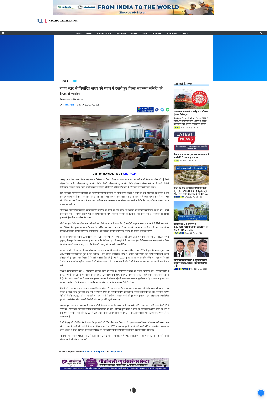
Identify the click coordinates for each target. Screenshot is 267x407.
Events (184, 33)
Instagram (99, 351)
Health (73, 80)
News (78, 33)
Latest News (183, 84)
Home (63, 80)
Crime (144, 33)
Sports (133, 33)
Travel (89, 33)
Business (156, 33)
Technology (171, 33)
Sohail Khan (68, 105)
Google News (116, 351)
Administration (104, 33)
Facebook (87, 351)
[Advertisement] (133, 54)
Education (121, 33)
